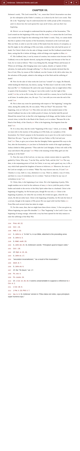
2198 (14, 94)
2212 (67, 201)
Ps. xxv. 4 (17, 274)
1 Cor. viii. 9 (17, 287)
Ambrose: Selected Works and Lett (22, 3)
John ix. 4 (19, 234)
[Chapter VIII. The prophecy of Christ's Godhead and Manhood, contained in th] (76, 2)
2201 (33, 122)
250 (70, 128)
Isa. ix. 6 (16, 294)
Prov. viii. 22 (18, 223)
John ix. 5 (19, 238)
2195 (66, 53)
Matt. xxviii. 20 (20, 241)
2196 (42, 69)
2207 (52, 166)
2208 (67, 169)
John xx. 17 (19, 256)
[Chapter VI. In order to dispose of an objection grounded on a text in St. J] (66, 2)
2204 (28, 144)
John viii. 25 (19, 245)
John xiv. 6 (19, 266)
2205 (32, 151)
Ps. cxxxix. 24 (18, 277)
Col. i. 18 (16, 248)
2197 (19, 88)
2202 (14, 125)
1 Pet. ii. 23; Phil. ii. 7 (21, 290)
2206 (61, 160)
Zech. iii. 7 (17, 263)
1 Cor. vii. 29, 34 (22, 281)
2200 (30, 110)
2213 (39, 210)
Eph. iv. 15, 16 (21, 252)
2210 (46, 185)
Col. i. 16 (16, 227)
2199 (14, 100)
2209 (23, 179)
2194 (51, 34)
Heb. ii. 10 (17, 231)
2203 (13, 141)
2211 (55, 191)
